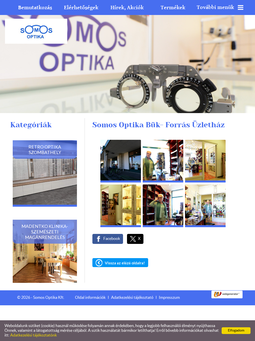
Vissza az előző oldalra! (125, 263)
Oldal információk (90, 298)
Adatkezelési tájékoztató (132, 298)
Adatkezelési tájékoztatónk (33, 335)
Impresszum (169, 298)
